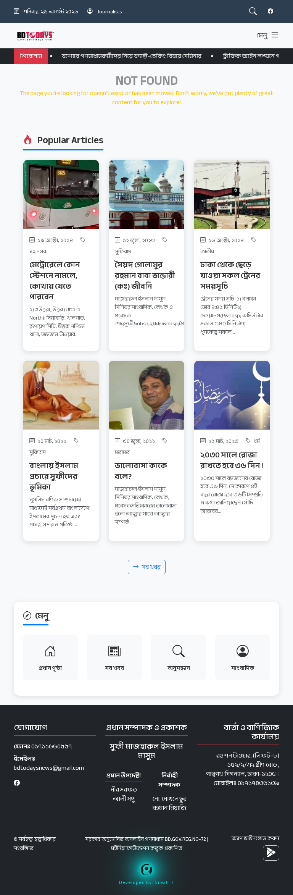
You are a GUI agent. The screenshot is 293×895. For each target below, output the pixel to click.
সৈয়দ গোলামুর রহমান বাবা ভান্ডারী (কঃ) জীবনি (145, 275)
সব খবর (151, 567)
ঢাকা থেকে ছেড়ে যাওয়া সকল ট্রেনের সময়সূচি (230, 275)
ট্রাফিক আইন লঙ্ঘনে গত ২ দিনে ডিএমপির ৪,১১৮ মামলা (204, 56)
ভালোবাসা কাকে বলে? (141, 471)
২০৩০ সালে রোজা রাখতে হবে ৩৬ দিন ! (231, 460)
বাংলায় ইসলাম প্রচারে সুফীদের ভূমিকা (53, 476)
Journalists (109, 11)
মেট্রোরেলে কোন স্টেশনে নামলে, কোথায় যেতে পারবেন (54, 281)
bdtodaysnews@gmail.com (49, 768)
